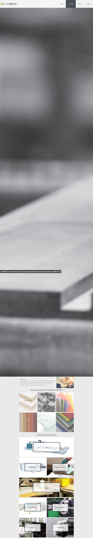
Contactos (89, 3)
